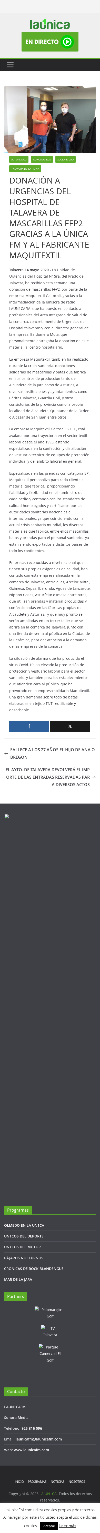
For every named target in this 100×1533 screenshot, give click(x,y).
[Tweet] (70, 726)
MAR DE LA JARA (18, 1279)
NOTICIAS (58, 1481)
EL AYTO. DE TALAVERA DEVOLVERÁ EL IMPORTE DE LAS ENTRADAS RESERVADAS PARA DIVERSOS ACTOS (48, 777)
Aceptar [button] (49, 1526)
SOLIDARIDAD (65, 159)
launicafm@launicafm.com (39, 1439)
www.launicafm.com (31, 1449)
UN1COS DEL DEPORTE (24, 1236)
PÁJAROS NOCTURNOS (23, 1257)
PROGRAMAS (37, 1481)
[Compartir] (29, 726)
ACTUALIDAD (18, 159)
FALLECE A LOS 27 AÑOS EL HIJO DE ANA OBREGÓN (52, 753)
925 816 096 (32, 1428)
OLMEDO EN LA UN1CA (24, 1225)
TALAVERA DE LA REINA (25, 168)
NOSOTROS (77, 1481)
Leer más (67, 1525)
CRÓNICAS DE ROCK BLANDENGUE (34, 1268)
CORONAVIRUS (42, 159)
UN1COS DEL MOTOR (22, 1246)
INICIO (19, 1481)
